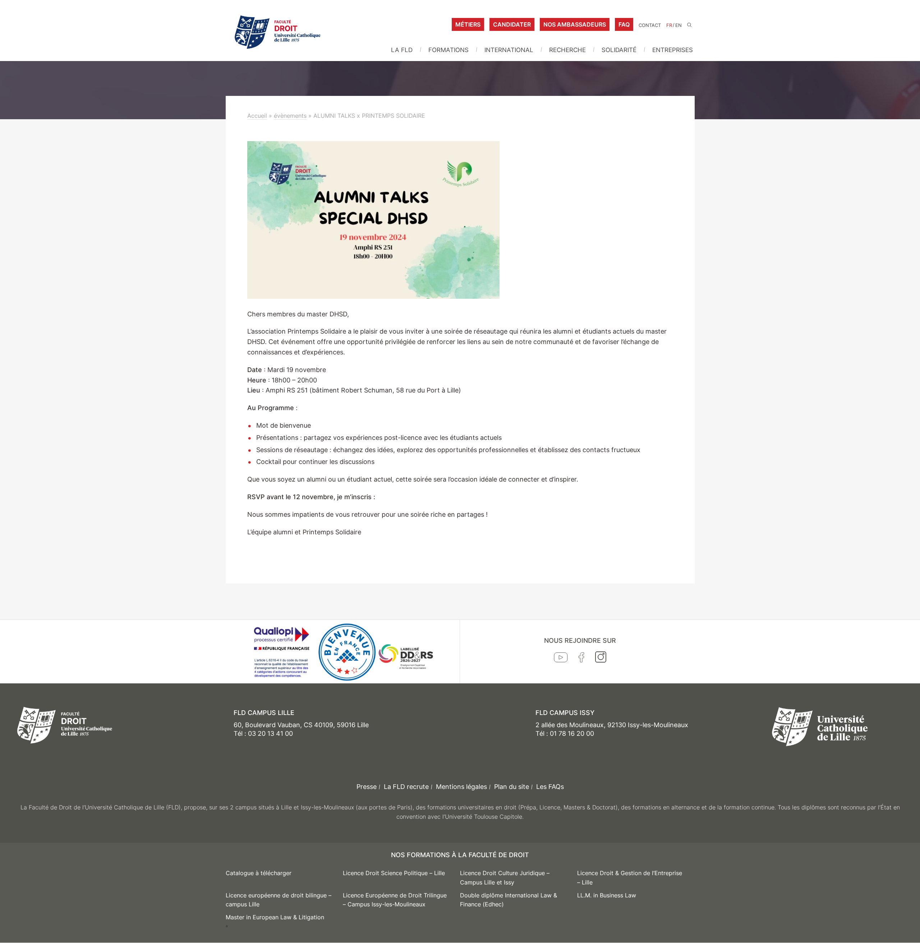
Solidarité (619, 50)
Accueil (257, 115)
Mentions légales (461, 786)
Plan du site (511, 786)
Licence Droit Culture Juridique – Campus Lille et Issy (504, 877)
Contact (650, 25)
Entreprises (672, 50)
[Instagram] (600, 658)
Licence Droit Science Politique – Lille (394, 873)
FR (669, 25)
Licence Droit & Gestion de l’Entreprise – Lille (629, 877)
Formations (448, 50)
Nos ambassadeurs (574, 24)
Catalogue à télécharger (258, 873)
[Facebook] (581, 659)
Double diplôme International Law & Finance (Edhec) (508, 900)
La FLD (402, 50)
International (508, 50)
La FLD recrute (406, 786)
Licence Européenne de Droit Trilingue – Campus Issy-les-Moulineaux (395, 900)
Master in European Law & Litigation (275, 917)
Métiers (467, 24)
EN (678, 25)
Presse (366, 786)
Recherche (567, 50)
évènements (290, 115)
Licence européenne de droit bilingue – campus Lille (278, 900)
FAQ (624, 24)
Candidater (512, 24)
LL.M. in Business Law (606, 895)
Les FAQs (550, 786)
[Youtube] (561, 659)
